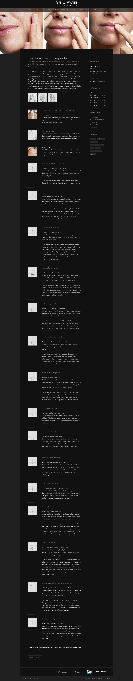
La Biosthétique (101, 138)
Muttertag (95, 124)
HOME (28, 9)
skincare (93, 154)
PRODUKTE (64, 9)
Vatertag (94, 122)
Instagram (107, 678)
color (99, 151)
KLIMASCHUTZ (83, 9)
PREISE (56, 9)
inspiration (98, 148)
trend (101, 145)
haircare (93, 138)
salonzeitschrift (94, 145)
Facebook (101, 678)
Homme (94, 127)
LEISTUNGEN (46, 9)
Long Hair (95, 117)
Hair (92, 148)
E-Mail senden (100, 81)
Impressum (87, 678)
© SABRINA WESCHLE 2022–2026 (33, 678)
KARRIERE (94, 9)
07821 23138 (100, 79)
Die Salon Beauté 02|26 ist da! (101, 119)
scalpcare (93, 151)
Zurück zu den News (35, 657)
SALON (36, 9)
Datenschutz (94, 678)
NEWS (73, 9)
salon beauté (94, 142)
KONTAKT (104, 9)
